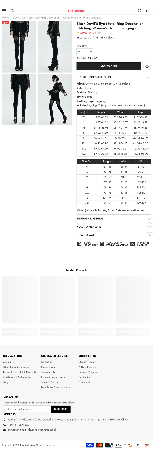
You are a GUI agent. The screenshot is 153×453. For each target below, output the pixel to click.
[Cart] (147, 10)
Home (5, 17)
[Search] (12, 11)
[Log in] (139, 11)
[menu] (4, 10)
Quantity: (82, 46)
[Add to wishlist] (147, 66)
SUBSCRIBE (60, 409)
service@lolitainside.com (23, 430)
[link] (20, 329)
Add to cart (108, 66)
